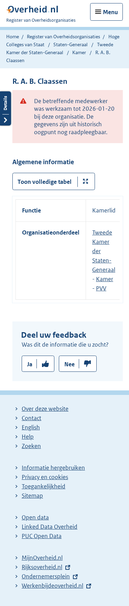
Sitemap (32, 495)
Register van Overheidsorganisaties (63, 36)
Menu (110, 12)
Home (12, 36)
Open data (35, 517)
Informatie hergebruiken (53, 467)
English (31, 427)
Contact (31, 418)
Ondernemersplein (46, 576)
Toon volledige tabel (45, 182)
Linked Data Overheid (49, 526)
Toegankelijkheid (43, 486)
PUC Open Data (42, 536)
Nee (69, 364)
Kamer (79, 52)
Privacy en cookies (45, 477)
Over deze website (45, 409)
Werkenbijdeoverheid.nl (52, 585)
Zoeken (31, 446)
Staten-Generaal (70, 44)
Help (28, 436)
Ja (29, 364)
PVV (101, 288)
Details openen (5, 108)
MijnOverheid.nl (42, 558)
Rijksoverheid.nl (42, 567)
